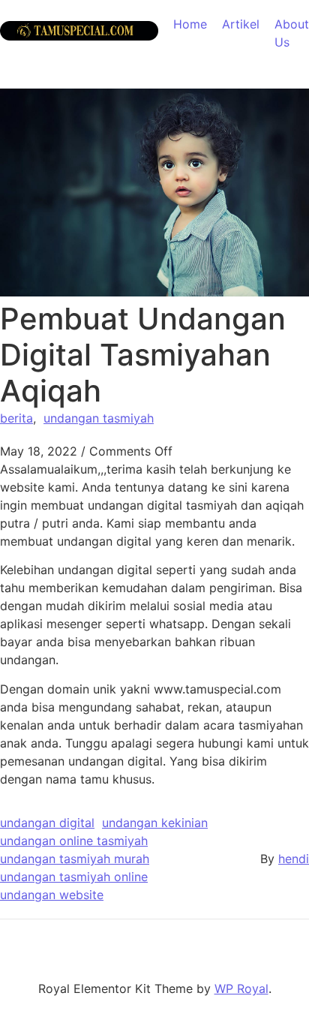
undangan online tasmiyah (74, 840)
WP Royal (241, 988)
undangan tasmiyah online (74, 876)
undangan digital (47, 822)
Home (190, 24)
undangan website (52, 894)
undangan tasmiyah (99, 418)
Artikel (241, 24)
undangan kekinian (155, 822)
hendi (293, 858)
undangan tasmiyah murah (74, 858)
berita (16, 418)
